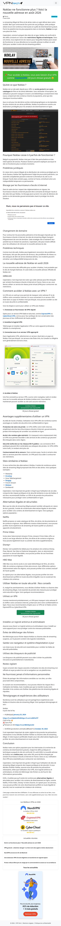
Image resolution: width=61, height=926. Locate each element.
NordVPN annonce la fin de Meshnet (15, 853)
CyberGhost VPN (9, 316)
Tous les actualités (30, 867)
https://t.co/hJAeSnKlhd (12, 718)
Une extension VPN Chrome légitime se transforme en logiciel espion (26, 858)
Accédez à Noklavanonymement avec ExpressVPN (30, 407)
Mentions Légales (28, 923)
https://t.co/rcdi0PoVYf (29, 718)
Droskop (8, 476)
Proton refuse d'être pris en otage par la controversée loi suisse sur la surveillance (30, 862)
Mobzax (8, 485)
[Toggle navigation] (56, 3)
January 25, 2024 (20, 714)
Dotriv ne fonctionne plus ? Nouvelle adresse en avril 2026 (22, 843)
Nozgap (8, 480)
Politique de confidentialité (43, 923)
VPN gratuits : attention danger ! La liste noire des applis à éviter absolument (28, 848)
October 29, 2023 (41, 729)
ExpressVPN (21, 77)
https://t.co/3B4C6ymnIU (24, 725)
